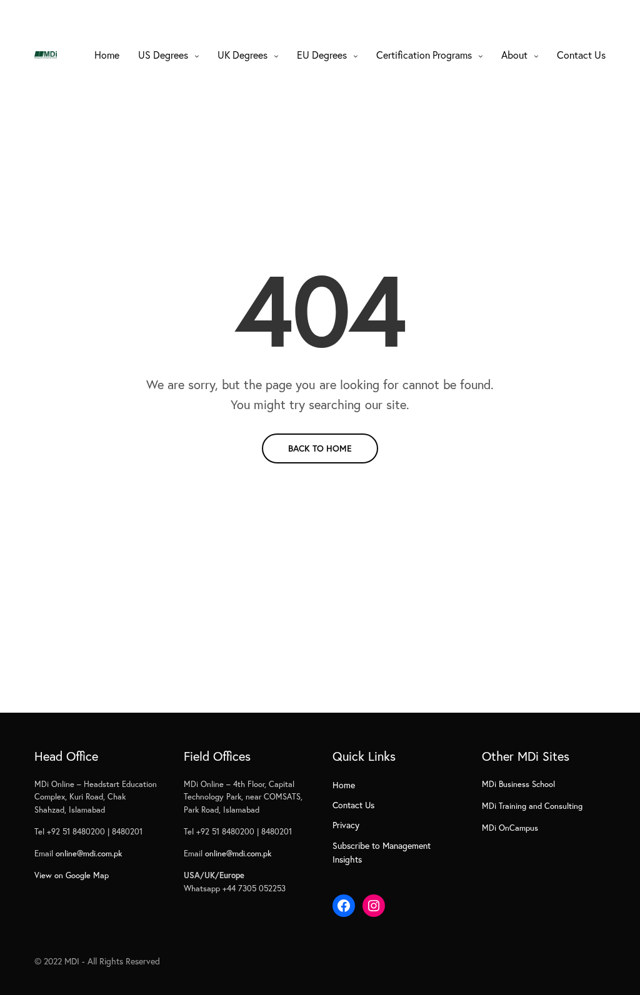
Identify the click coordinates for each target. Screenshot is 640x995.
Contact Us (581, 54)
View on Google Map (71, 875)
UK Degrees (243, 54)
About (514, 54)
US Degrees (163, 54)
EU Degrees (322, 54)
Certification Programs (424, 54)
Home (106, 54)
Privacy (345, 825)
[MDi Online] (45, 55)
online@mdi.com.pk (89, 853)
